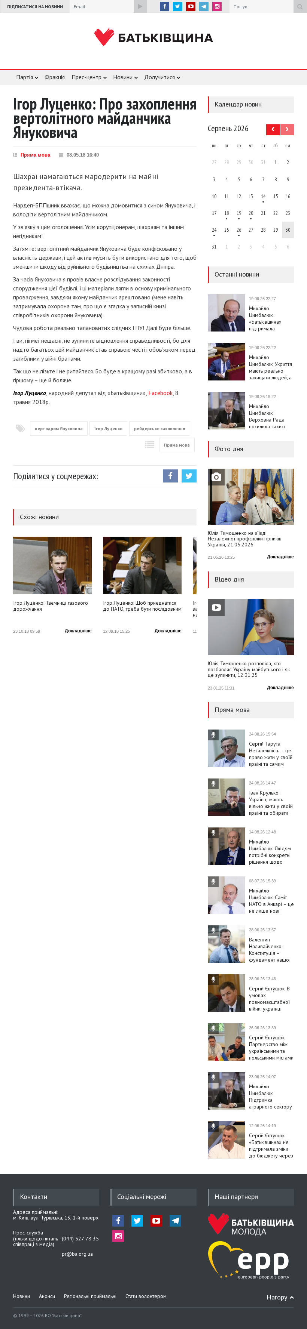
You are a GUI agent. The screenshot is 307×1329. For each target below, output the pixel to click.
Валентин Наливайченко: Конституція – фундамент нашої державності (270, 949)
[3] (214, 230)
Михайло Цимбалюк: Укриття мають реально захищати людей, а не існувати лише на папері (270, 367)
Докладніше (78, 630)
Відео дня (229, 579)
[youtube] (190, 6)
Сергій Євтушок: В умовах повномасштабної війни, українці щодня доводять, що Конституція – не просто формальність (269, 998)
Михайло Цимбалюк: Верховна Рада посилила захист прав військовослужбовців (271, 416)
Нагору (277, 1297)
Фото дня (229, 448)
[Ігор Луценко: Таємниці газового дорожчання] (52, 565)
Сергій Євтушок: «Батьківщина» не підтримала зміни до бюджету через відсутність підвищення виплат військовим (271, 1145)
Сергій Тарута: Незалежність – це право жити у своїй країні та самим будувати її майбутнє (270, 753)
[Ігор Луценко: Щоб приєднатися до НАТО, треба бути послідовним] (142, 565)
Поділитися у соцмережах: (55, 476)
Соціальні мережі (141, 1196)
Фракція (55, 77)
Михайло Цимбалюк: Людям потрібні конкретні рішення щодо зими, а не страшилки (270, 851)
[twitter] (177, 6)
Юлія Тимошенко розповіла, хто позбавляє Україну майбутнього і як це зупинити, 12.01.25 (249, 669)
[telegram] (204, 6)
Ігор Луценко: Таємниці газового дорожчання (50, 606)
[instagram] (217, 6)
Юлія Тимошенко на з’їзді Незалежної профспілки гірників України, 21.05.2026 (245, 539)
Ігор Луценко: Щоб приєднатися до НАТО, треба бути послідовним (142, 606)
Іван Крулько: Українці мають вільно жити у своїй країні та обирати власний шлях (271, 802)
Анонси (47, 1296)
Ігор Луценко (108, 428)
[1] (263, 196)
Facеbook (160, 393)
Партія (24, 77)
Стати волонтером (146, 1296)
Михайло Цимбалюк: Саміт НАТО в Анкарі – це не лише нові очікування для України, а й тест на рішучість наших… (271, 900)
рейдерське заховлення (159, 428)
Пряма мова (35, 155)
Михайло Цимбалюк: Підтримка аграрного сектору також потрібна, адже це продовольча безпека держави (270, 1096)
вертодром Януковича (59, 428)
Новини (123, 77)
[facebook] (164, 6)
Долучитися (159, 77)
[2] (226, 213)
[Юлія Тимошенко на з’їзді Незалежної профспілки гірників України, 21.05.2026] (251, 497)
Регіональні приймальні (90, 1296)
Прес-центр (86, 77)
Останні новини (237, 274)
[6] (239, 213)
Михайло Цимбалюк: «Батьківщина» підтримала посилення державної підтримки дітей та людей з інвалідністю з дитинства (270, 318)
